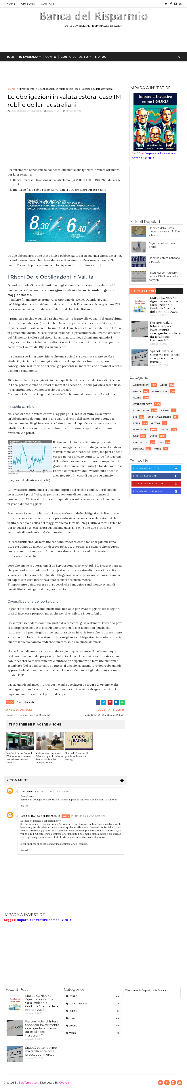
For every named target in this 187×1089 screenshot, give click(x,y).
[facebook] (171, 3)
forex (136, 423)
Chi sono (28, 3)
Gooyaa (64, 1082)
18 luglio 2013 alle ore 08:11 (54, 791)
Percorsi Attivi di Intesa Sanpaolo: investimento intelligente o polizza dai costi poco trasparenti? (165, 331)
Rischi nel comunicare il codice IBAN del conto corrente (164, 276)
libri (136, 436)
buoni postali (160, 391)
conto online (141, 410)
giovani (155, 423)
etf (135, 417)
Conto (50, 57)
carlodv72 (28, 791)
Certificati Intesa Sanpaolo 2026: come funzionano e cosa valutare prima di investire (19, 758)
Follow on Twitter (146, 468)
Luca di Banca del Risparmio (40, 816)
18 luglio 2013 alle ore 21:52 (88, 816)
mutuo (154, 436)
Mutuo (100, 57)
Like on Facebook (145, 476)
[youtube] (180, 3)
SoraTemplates (28, 1082)
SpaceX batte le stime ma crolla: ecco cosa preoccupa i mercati (165, 356)
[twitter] (166, 3)
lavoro (165, 429)
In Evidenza (28, 57)
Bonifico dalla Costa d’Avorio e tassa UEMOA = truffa (164, 231)
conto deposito (142, 404)
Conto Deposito (74, 57)
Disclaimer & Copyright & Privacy (145, 990)
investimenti (26, 88)
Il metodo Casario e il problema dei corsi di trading (76, 756)
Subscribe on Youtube (148, 483)
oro (161, 442)
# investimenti (25, 702)
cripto (165, 410)
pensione (138, 449)
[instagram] (175, 3)
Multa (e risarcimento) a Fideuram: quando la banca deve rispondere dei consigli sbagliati (49, 758)
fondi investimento (159, 417)
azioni (163, 385)
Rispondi (24, 806)
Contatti (48, 3)
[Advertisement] (93, 41)
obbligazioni (140, 442)
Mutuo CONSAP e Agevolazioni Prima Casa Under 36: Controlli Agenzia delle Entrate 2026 (164, 305)
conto (137, 397)
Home (11, 3)
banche (137, 391)
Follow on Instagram (148, 491)
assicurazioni (141, 385)
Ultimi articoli (143, 291)
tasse (157, 449)
